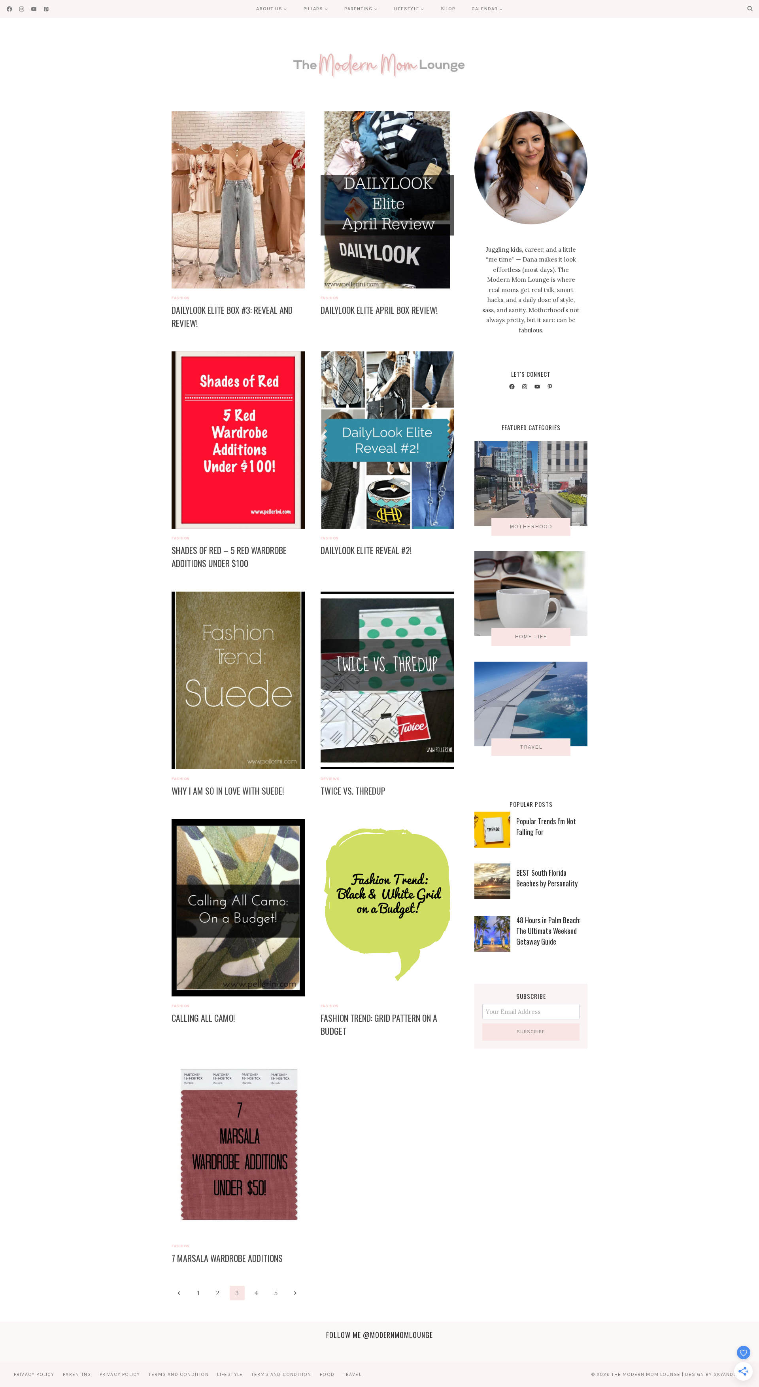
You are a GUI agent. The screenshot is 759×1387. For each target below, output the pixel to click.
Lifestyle (230, 1374)
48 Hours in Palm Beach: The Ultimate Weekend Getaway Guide (548, 931)
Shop (448, 8)
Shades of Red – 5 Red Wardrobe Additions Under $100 (229, 556)
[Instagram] (21, 9)
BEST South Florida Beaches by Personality (547, 877)
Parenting (77, 1374)
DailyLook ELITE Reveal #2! (366, 550)
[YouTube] (33, 9)
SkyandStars (732, 1374)
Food (327, 1374)
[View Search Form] (750, 9)
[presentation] (238, 199)
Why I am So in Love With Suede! (228, 790)
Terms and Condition (179, 1374)
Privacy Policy (34, 1374)
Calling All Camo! (203, 1017)
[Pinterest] (46, 9)
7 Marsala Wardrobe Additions (227, 1258)
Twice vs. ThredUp (353, 790)
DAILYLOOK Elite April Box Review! (379, 310)
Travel (352, 1374)
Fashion (181, 297)
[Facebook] (9, 9)
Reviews (330, 778)
